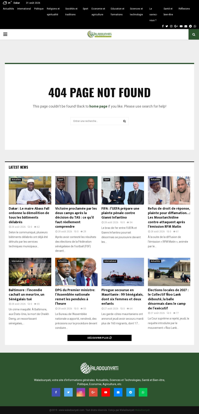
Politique (39, 8)
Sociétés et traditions (71, 11)
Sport (85, 8)
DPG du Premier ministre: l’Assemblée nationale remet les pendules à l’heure (75, 297)
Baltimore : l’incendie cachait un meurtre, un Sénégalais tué (26, 294)
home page (98, 106)
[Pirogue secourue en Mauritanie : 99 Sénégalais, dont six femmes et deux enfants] (122, 272)
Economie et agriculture (98, 11)
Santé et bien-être (168, 11)
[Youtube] (181, 26)
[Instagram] (171, 26)
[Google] (176, 26)
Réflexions (184, 8)
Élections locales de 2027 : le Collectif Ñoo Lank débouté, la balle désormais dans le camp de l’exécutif (168, 299)
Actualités (8, 8)
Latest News (18, 167)
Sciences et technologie (136, 11)
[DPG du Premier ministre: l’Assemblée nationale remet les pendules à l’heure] (76, 272)
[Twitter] (167, 26)
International (24, 8)
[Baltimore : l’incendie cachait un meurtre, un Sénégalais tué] (30, 272)
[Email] (185, 26)
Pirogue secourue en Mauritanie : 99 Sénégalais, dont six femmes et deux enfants (122, 297)
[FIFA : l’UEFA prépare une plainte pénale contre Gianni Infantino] (122, 190)
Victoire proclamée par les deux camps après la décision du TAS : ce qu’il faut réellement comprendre (76, 218)
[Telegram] (190, 26)
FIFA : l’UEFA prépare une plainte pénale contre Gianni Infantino (120, 213)
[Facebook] (163, 26)
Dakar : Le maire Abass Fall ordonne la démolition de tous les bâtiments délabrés (29, 215)
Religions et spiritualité (53, 11)
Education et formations (117, 11)
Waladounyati (142, 410)
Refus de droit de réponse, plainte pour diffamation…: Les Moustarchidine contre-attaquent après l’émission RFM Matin (169, 218)
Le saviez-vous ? (153, 14)
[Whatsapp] (195, 26)
